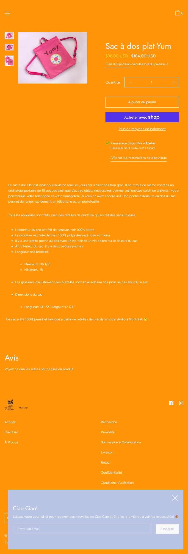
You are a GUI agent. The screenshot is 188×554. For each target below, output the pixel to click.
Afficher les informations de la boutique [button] (139, 158)
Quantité (112, 82)
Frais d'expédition (118, 64)
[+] (174, 82)
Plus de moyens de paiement (142, 129)
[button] (179, 13)
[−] (129, 82)
